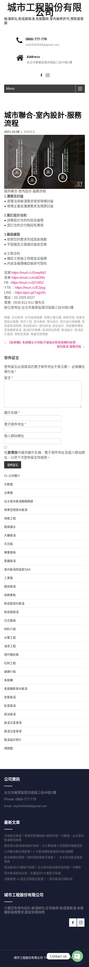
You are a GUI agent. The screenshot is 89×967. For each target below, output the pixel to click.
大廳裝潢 (10, 535)
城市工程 (26, 321)
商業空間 (69, 317)
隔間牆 (8, 748)
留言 (8, 378)
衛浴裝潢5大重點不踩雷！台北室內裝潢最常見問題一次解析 (42, 867)
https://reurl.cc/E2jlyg (30, 287)
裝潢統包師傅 (51, 330)
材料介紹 (10, 629)
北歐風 (8, 484)
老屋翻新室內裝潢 (15, 688)
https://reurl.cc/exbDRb (28, 277)
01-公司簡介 (12, 475)
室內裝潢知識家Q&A (17, 569)
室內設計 (52, 321)
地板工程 (10, 518)
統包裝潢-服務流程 (71, 346)
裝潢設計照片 (13, 739)
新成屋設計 (30, 325)
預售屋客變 (21, 334)
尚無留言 (29, 131)
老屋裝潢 (10, 697)
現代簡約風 (11, 654)
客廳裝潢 (10, 561)
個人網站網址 (14, 436)
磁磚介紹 (10, 671)
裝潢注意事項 (13, 722)
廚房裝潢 (10, 586)
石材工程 (10, 663)
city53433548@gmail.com (42, 44)
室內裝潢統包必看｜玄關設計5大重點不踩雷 (32, 873)
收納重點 (10, 595)
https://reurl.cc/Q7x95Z (27, 282)
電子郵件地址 (15, 424)
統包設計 (58, 325)
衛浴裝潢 (10, 714)
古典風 (8, 492)
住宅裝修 (17, 317)
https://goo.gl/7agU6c (30, 292)
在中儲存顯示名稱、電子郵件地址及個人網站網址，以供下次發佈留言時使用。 (44, 455)
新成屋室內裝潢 (14, 603)
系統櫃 (8, 680)
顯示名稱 (11, 412)
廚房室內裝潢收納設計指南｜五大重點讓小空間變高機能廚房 (43, 845)
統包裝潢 (45, 325)
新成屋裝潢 (11, 612)
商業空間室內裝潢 (15, 509)
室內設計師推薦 (70, 321)
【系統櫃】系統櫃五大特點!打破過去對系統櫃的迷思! (40, 342)
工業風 (8, 578)
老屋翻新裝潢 (13, 330)
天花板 (8, 544)
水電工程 (10, 637)
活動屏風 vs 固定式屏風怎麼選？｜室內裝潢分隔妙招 (38, 879)
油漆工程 (10, 646)
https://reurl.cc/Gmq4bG (29, 272)
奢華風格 (10, 552)
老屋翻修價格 (74, 325)
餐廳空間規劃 (39, 334)
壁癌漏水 (10, 526)
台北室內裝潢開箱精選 (18, 501)
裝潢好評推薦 (32, 330)
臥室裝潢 (10, 705)
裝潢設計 (67, 330)
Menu (10, 88)
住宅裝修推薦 (33, 317)
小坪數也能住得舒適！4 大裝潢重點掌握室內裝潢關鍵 (38, 851)
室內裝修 (39, 321)
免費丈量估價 (52, 317)
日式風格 (10, 620)
